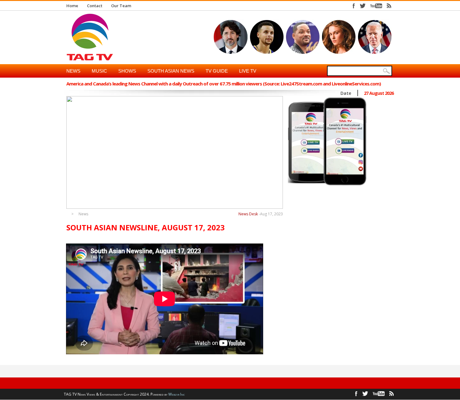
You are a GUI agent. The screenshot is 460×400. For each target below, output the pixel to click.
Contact (94, 5)
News (73, 71)
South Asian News (170, 71)
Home (72, 5)
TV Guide (217, 71)
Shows (127, 71)
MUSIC (99, 71)
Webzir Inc (176, 394)
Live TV (247, 71)
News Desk (248, 214)
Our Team (121, 5)
